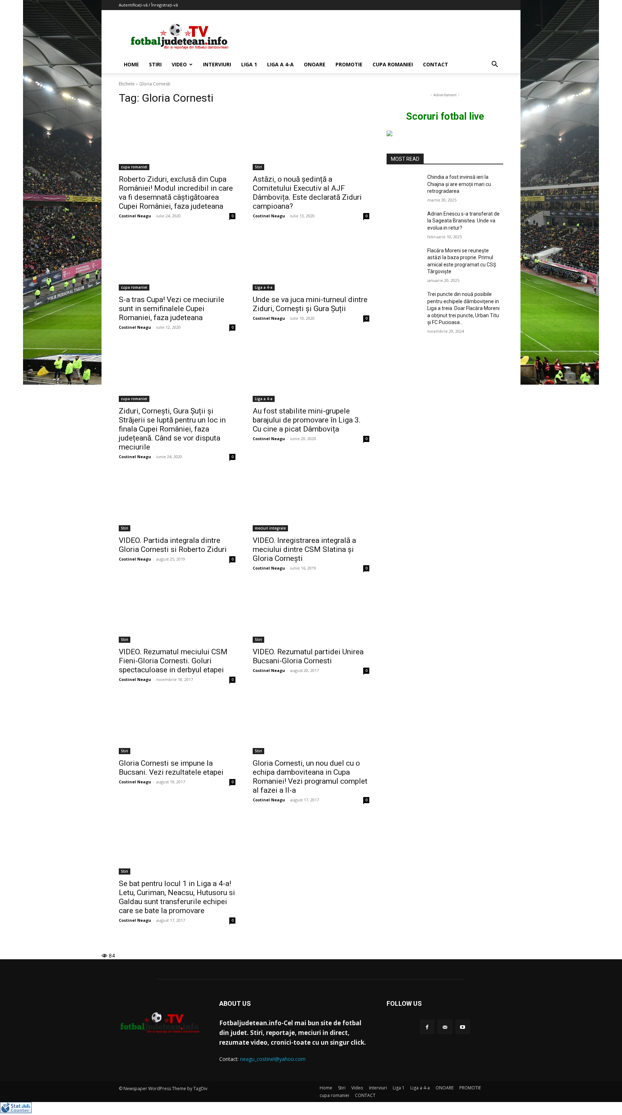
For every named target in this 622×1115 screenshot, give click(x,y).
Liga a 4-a (280, 64)
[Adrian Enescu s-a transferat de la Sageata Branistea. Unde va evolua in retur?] (404, 223)
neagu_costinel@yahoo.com (273, 1059)
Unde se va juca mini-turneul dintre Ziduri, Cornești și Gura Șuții (310, 304)
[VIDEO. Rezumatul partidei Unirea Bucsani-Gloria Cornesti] (311, 613)
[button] (494, 65)
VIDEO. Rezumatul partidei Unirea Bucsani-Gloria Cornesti (308, 656)
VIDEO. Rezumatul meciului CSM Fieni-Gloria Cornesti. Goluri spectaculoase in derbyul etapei (173, 660)
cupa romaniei (393, 64)
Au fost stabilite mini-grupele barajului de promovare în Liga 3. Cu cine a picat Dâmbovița (307, 420)
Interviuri (217, 64)
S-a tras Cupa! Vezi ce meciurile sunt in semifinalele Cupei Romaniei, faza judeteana (171, 308)
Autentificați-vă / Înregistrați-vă (148, 5)
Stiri (155, 64)
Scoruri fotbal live (445, 116)
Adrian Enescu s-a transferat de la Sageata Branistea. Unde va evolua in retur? (463, 221)
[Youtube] (463, 1027)
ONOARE (314, 64)
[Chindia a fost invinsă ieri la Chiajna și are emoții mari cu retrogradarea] (404, 186)
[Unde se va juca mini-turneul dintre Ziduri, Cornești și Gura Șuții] (311, 261)
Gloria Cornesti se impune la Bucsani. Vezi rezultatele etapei (171, 767)
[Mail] (445, 1027)
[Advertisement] (372, 36)
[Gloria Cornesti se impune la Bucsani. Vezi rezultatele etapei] (177, 725)
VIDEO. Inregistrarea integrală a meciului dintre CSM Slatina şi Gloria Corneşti (304, 549)
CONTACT (435, 64)
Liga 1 (249, 64)
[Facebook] (427, 1027)
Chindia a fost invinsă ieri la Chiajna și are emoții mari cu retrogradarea (459, 184)
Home (131, 64)
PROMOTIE (348, 64)
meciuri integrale (270, 528)
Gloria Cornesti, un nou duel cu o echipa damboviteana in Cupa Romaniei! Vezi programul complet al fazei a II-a (310, 777)
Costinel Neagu (135, 215)
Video (179, 64)
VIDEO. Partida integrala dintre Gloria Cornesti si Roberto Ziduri (173, 545)
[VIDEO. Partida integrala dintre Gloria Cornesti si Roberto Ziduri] (177, 502)
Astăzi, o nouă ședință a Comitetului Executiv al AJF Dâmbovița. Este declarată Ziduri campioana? (307, 193)
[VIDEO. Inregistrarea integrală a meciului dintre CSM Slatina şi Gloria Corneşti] (311, 502)
